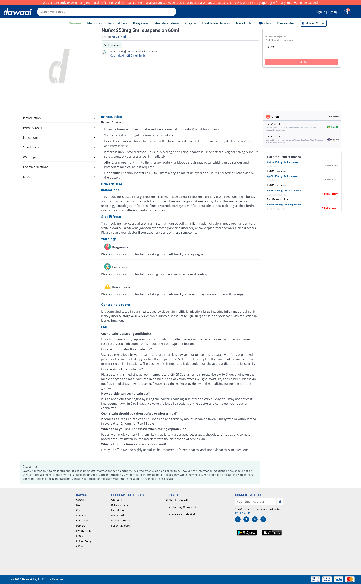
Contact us (82, 520)
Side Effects (31, 147)
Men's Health (118, 515)
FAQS (26, 177)
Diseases (75, 23)
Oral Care (116, 499)
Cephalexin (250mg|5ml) (127, 55)
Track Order (244, 23)
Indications (31, 138)
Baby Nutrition (119, 505)
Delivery (80, 525)
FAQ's (79, 536)
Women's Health (120, 520)
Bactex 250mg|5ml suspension (284, 190)
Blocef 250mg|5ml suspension (284, 204)
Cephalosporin (112, 45)
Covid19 (80, 510)
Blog (78, 505)
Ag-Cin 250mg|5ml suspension (284, 176)
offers (267, 23)
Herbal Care (117, 510)
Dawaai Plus (285, 23)
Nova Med (119, 37)
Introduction (32, 118)
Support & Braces (121, 525)
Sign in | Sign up (327, 12)
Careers (80, 499)
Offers (79, 546)
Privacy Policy (83, 530)
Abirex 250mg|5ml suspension (284, 162)
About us (81, 515)
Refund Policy (83, 541)
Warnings (29, 157)
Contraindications (35, 167)
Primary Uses (32, 128)
